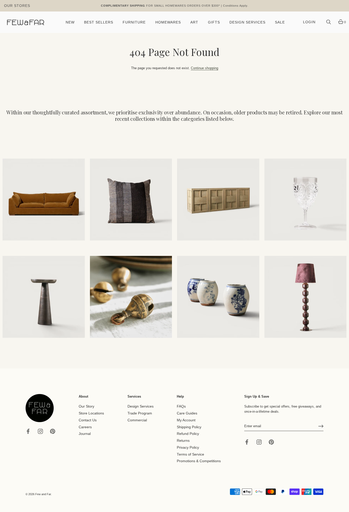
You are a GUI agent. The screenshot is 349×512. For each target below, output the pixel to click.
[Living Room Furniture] (44, 297)
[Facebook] (28, 431)
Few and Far (43, 494)
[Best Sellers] (44, 200)
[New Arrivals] (131, 200)
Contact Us (88, 420)
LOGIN (309, 22)
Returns (183, 441)
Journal (85, 434)
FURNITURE (134, 22)
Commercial (137, 420)
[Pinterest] (52, 431)
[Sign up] (320, 426)
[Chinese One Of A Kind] (218, 297)
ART (194, 22)
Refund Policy (188, 434)
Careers (85, 427)
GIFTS (214, 22)
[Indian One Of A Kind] (131, 297)
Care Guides (187, 413)
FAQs (181, 406)
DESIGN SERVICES (247, 22)
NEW (70, 22)
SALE (280, 22)
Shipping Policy (189, 427)
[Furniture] (218, 200)
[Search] (328, 22)
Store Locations (91, 413)
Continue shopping (204, 68)
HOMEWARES (168, 22)
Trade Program (139, 413)
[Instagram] (40, 431)
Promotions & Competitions (199, 461)
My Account (186, 420)
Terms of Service (190, 454)
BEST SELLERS (98, 22)
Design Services (140, 406)
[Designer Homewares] (305, 200)
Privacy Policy (188, 447)
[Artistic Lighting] (305, 297)
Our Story (86, 406)
